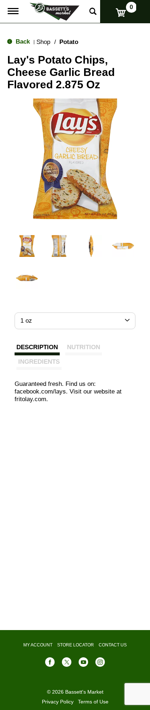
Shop (43, 42)
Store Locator (75, 645)
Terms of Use (93, 702)
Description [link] (37, 347)
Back (22, 41)
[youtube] (83, 663)
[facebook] (50, 663)
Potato (68, 42)
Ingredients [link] (39, 361)
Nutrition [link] (83, 347)
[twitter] (66, 663)
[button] (27, 246)
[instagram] (100, 663)
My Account (37, 645)
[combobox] (75, 321)
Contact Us (113, 645)
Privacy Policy (58, 702)
